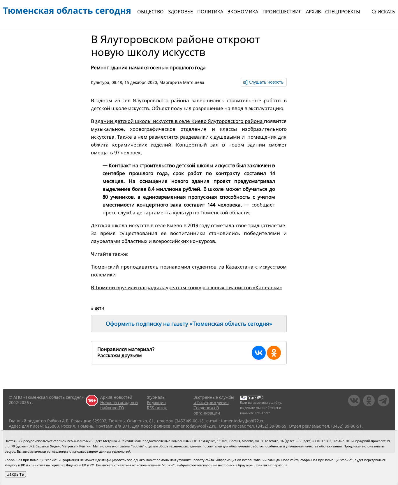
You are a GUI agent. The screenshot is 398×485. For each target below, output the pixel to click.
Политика (210, 11)
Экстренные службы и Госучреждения (213, 399)
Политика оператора (270, 465)
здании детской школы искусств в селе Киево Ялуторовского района (179, 121)
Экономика (243, 11)
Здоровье (180, 11)
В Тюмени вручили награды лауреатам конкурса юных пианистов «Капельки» (186, 287)
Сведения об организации (206, 410)
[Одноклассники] (274, 353)
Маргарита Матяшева (181, 82)
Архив (313, 11)
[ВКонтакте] (259, 353)
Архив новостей (116, 397)
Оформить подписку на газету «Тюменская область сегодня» (189, 323)
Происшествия (282, 11)
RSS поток (157, 407)
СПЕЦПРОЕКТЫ (342, 11)
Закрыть (15, 474)
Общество (150, 11)
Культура (100, 82)
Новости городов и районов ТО (119, 405)
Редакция (156, 402)
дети (99, 308)
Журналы (156, 397)
